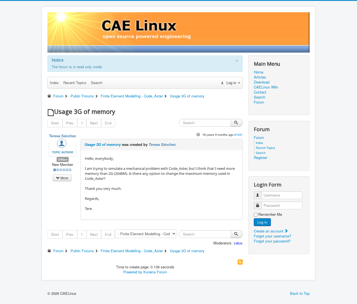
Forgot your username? (272, 236)
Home (258, 72)
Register (260, 157)
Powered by (132, 271)
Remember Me (270, 214)
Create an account (269, 231)
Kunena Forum (155, 271)
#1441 (238, 134)
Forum (259, 102)
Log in (262, 222)
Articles (260, 77)
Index (54, 82)
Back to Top (300, 293)
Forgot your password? (272, 241)
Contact (260, 92)
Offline (62, 159)
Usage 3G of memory (103, 144)
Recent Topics (74, 82)
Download (261, 82)
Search (96, 82)
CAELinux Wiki (266, 87)
